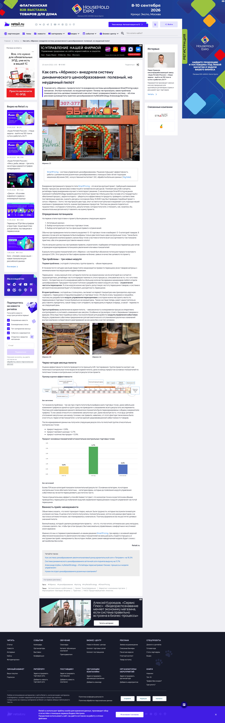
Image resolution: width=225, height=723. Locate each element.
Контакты (159, 699)
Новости (10, 648)
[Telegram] (47, 24)
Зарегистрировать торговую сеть (41, 674)
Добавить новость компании (67, 680)
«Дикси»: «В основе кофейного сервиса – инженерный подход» (16, 196)
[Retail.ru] (17, 24)
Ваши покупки (12, 673)
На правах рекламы (52, 579)
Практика (77, 590)
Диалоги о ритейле (153, 644)
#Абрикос (52, 584)
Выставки (37, 652)
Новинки (149, 673)
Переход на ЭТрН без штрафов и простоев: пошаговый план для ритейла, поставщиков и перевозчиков (20, 227)
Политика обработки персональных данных (95, 700)
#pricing (77, 584)
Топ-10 (149, 677)
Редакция (143, 699)
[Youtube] (55, 24)
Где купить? (150, 685)
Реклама (124, 640)
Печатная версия (126, 652)
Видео (148, 656)
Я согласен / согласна (130, 715)
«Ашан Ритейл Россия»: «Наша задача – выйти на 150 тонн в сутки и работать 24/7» (20, 133)
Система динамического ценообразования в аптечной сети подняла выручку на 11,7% (82, 561)
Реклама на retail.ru (14, 48)
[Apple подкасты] (74, 24)
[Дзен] (62, 24)
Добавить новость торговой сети (41, 680)
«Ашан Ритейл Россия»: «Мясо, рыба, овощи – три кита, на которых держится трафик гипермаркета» (20, 164)
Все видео (11, 266)
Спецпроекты (153, 640)
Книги (149, 669)
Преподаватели (66, 654)
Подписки (11, 677)
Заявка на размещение (129, 644)
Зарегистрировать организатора (127, 677)
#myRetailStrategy (89, 584)
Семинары (64, 644)
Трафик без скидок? (154, 681)
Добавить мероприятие (129, 682)
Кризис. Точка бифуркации (85, 588)
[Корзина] (155, 24)
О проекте (127, 699)
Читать (151, 94)
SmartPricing (52, 171)
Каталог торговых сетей (96, 648)
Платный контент (126, 656)
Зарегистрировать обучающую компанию (95, 677)
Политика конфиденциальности (91, 697)
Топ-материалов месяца (20, 329)
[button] (56, 33)
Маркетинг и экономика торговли (112, 588)
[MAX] (44, 24)
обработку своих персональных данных (20, 363)
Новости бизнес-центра (96, 644)
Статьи (10, 644)
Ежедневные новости (19, 320)
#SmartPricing (104, 584)
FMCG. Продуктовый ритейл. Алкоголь (98, 590)
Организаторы (39, 648)
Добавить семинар (94, 682)
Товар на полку (125, 659)
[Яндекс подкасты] (66, 24)
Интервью (11, 652)
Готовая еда (151, 648)
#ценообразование (65, 584)
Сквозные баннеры (127, 648)
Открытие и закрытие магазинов (19, 338)
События (38, 640)
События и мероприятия (20, 333)
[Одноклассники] (51, 24)
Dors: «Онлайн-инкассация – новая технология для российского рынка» (19, 258)
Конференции (39, 656)
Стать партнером (153, 652)
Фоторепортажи (13, 659)
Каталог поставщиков (95, 652)
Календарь (38, 644)
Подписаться (20, 352)
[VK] (40, 24)
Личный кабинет (15, 669)
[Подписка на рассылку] (36, 24)
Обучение (65, 640)
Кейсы (16, 41)
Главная (7, 41)
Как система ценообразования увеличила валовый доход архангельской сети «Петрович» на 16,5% (89, 557)
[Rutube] (59, 24)
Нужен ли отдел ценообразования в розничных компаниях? (71, 571)
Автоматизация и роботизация (60, 588)
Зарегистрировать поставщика (67, 674)
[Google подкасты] (70, 24)
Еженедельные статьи (19, 324)
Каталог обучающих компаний (68, 649)
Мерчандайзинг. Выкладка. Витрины (56, 590)
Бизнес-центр (94, 640)
